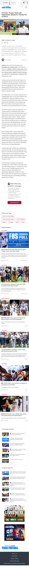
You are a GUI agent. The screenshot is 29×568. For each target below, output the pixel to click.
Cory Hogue (8, 59)
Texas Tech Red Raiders (8, 216)
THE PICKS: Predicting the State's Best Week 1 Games (17, 455)
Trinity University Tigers (8, 219)
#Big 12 (4, 222)
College (4, 230)
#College (11, 222)
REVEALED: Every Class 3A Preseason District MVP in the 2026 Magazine (18, 484)
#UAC (23, 222)
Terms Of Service (14, 561)
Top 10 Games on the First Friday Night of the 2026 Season (18, 450)
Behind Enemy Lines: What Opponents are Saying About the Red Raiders (18, 500)
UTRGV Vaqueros (21, 219)
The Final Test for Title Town (16, 459)
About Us (14, 553)
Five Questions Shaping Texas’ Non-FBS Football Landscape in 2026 (18, 478)
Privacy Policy (14, 558)
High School (6, 298)
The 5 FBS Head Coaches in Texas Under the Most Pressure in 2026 (17, 489)
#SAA (17, 222)
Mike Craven (6, 260)
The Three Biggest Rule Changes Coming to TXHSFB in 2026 (17, 444)
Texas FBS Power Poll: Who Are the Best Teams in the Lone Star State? (18, 472)
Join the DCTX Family (14, 203)
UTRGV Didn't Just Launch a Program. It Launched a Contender (17, 494)
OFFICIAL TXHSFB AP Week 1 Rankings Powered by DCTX (16, 439)
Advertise (14, 556)
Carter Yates (6, 325)
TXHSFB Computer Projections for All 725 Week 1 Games (17, 434)
